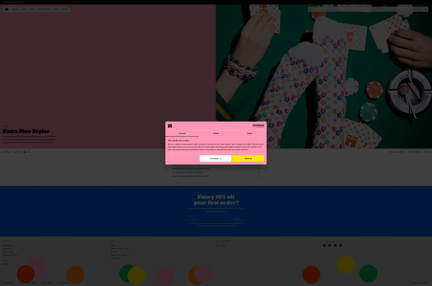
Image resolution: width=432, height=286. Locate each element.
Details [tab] (216, 133)
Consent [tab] (182, 133)
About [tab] (249, 133)
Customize (214, 158)
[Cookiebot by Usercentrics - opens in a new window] (254, 125)
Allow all (248, 158)
